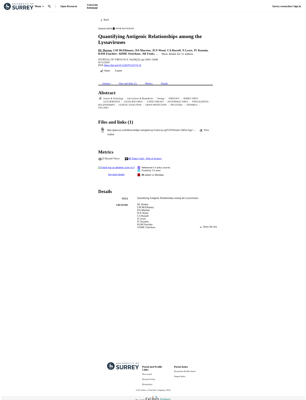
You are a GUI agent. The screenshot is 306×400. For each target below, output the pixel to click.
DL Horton (105, 50)
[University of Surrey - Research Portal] (18, 6)
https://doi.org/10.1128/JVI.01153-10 (122, 65)
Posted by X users (151, 170)
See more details (116, 174)
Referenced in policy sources (156, 167)
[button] (204, 130)
